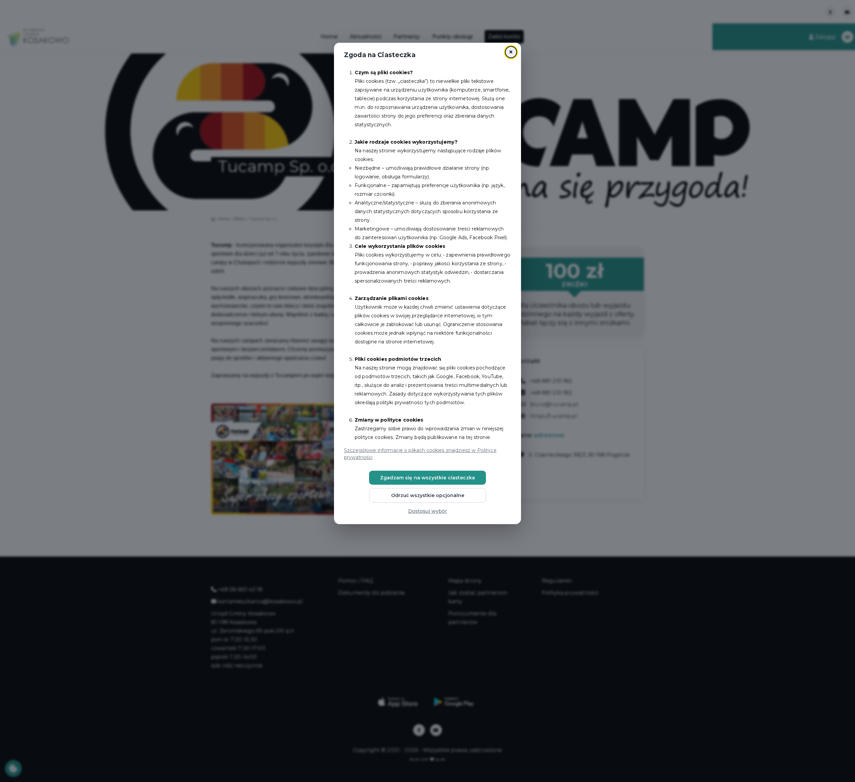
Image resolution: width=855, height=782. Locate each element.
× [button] (511, 51)
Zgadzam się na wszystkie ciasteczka (427, 478)
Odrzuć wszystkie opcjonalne (427, 495)
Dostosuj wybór (427, 511)
